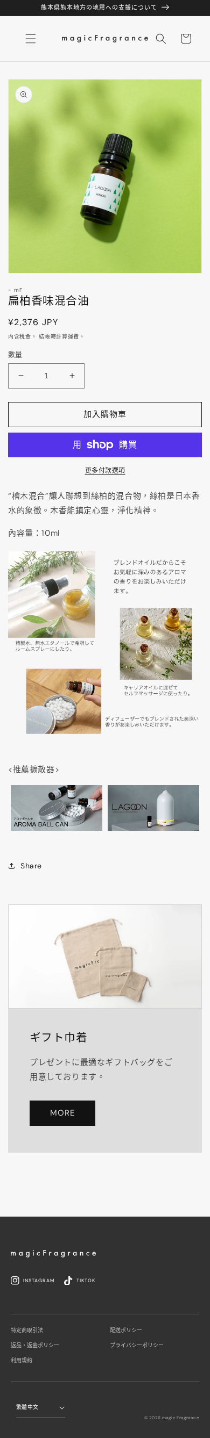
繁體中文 (27, 1407)
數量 (15, 354)
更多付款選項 (105, 470)
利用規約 (21, 1360)
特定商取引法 (27, 1330)
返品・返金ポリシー (35, 1345)
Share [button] (31, 866)
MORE (62, 1113)
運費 (73, 336)
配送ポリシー (126, 1330)
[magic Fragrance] (53, 1253)
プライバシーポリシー (137, 1345)
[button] (161, 39)
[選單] (31, 39)
